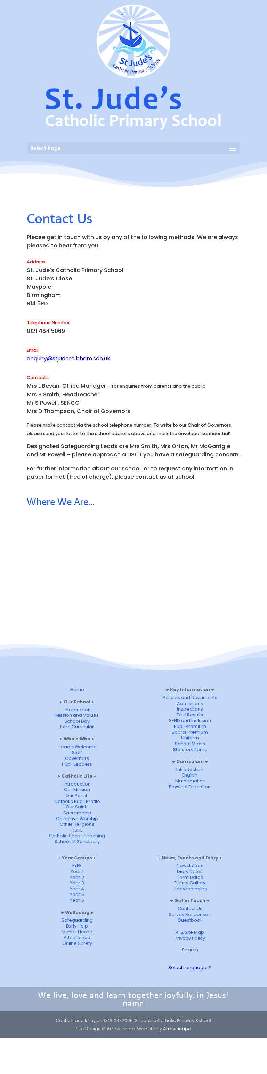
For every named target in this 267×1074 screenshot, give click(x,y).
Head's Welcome (77, 747)
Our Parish (77, 795)
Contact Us (190, 909)
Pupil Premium (190, 726)
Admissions (190, 703)
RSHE (77, 830)
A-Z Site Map (190, 932)
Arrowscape (177, 1029)
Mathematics (190, 781)
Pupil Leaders (77, 764)
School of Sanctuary (77, 842)
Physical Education (190, 787)
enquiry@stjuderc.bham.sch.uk (68, 358)
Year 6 (77, 900)
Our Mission (77, 789)
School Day (77, 721)
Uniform (190, 738)
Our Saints (77, 807)
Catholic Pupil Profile (77, 801)
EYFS (77, 866)
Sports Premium (190, 732)
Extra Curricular (77, 727)
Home (77, 690)
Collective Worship (77, 819)
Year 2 (77, 877)
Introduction (77, 710)
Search (190, 950)
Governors (77, 758)
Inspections (190, 709)
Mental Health (77, 932)
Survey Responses (190, 914)
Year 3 (77, 883)
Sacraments (77, 813)
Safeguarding (77, 920)
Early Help (77, 926)
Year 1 (77, 871)
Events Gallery (189, 883)
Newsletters (190, 866)
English (189, 775)
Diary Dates (190, 871)
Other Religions (77, 824)
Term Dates (190, 877)
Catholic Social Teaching (77, 836)
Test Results (190, 715)
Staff (77, 752)
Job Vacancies (190, 889)
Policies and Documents (190, 697)
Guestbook (190, 920)
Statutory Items (190, 750)
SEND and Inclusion (190, 720)
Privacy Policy (190, 938)
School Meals (190, 744)
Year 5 (77, 894)
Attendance (77, 937)
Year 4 (77, 889)
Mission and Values (77, 715)
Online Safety (77, 943)
